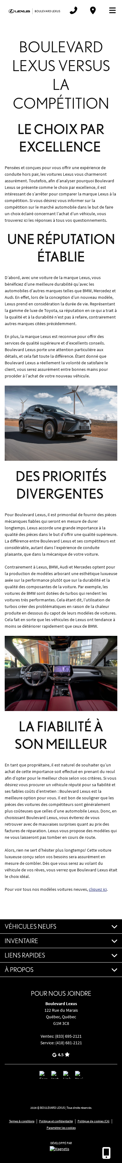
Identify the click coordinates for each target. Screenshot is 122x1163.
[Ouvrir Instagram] (55, 1075)
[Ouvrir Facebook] (43, 1075)
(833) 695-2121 (68, 1036)
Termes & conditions (21, 1121)
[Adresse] (93, 10)
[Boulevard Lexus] (34, 10)
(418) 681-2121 (68, 1043)
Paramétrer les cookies (61, 1128)
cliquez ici (98, 889)
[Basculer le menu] (110, 10)
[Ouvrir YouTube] (79, 1075)
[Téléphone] (73, 10)
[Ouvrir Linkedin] (67, 1075)
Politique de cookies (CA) (93, 1121)
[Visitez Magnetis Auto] (61, 1148)
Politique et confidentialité (56, 1121)
